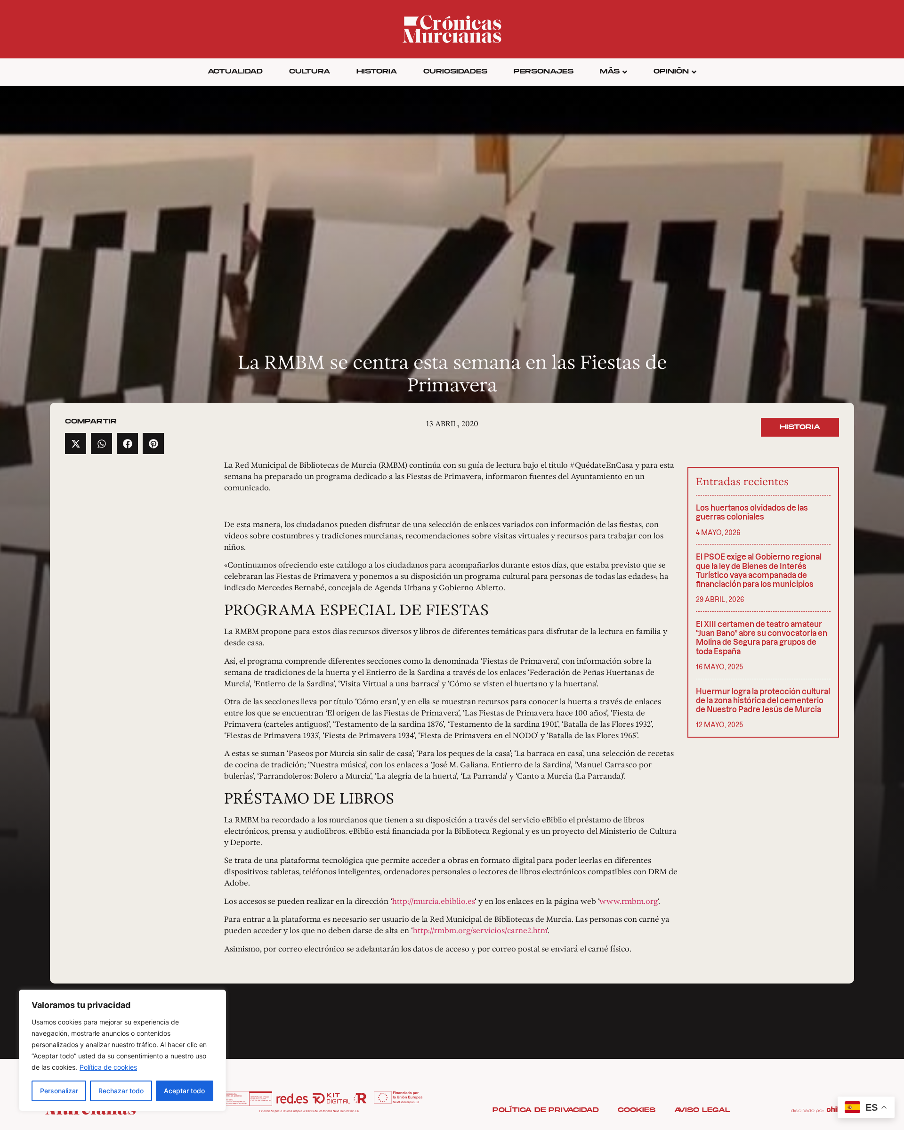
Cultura (309, 71)
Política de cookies (108, 1067)
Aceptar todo (184, 1091)
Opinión (671, 71)
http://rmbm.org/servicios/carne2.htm (480, 930)
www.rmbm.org (628, 901)
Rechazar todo (121, 1091)
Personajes (543, 71)
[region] (122, 1050)
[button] (75, 443)
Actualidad (235, 71)
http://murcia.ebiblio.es (433, 901)
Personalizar (59, 1091)
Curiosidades (455, 71)
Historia (376, 71)
